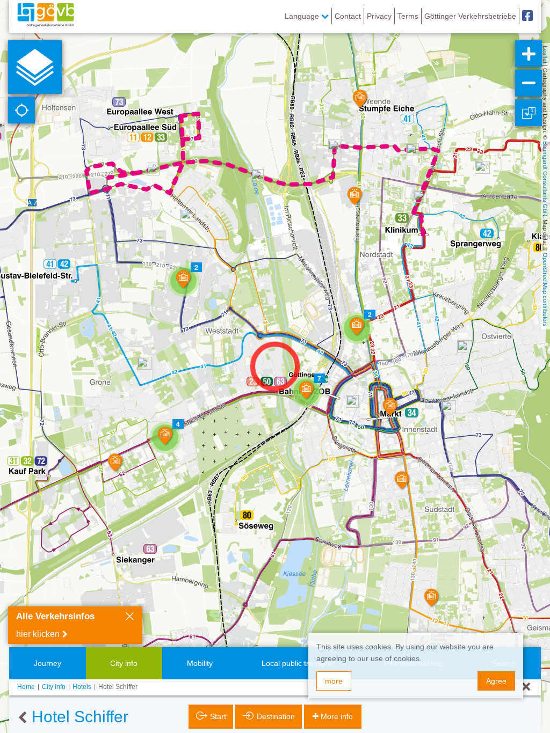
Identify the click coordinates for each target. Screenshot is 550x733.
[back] (22, 718)
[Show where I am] (21, 110)
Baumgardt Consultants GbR (545, 178)
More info (337, 716)
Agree (496, 681)
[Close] (130, 617)
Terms (407, 16)
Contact (348, 16)
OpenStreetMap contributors (545, 290)
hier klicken (38, 634)
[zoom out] (528, 83)
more (334, 681)
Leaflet (545, 54)
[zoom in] (528, 53)
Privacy (379, 16)
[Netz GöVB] (45, 16)
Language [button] (303, 16)
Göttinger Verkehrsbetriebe (470, 16)
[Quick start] (35, 67)
